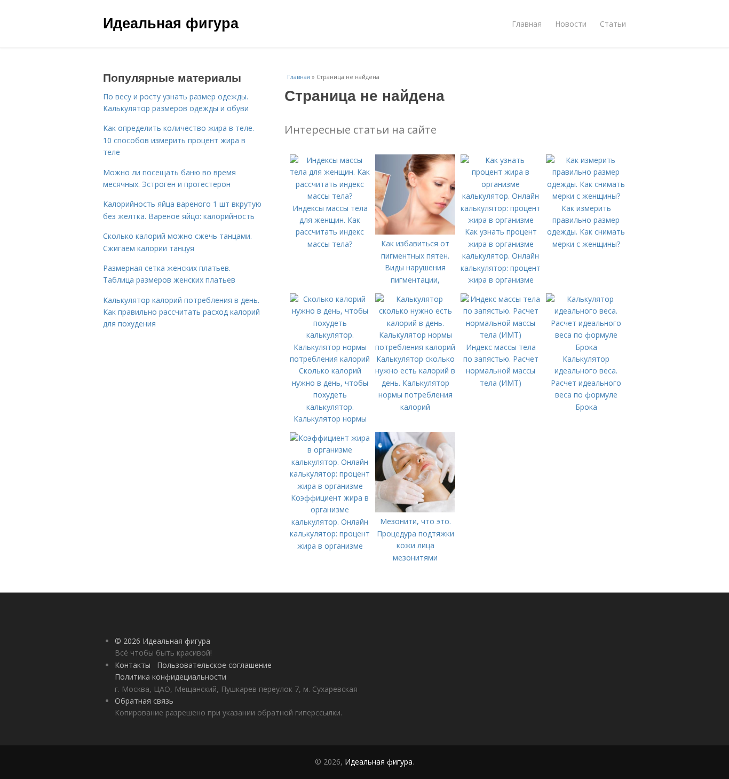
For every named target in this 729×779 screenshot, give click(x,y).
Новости (571, 24)
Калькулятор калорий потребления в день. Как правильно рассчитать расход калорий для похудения (181, 312)
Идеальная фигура (171, 22)
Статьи (613, 24)
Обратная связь (144, 701)
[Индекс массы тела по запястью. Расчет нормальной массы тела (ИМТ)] (501, 335)
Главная (527, 24)
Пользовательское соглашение (214, 665)
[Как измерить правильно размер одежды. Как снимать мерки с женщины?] (586, 196)
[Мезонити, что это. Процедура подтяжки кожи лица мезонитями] (415, 509)
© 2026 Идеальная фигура (162, 641)
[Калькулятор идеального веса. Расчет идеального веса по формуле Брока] (586, 347)
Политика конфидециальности (170, 677)
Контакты (132, 665)
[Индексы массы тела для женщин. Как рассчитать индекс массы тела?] (330, 196)
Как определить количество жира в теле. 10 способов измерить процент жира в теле (178, 140)
